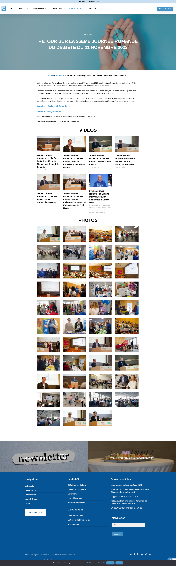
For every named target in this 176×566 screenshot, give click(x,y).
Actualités (88, 34)
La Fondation (38, 9)
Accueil (51, 75)
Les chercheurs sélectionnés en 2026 (126, 485)
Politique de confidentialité (96, 563)
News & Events (75, 9)
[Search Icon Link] (100, 9)
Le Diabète (21, 9)
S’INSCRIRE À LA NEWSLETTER (88, 2)
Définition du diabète (77, 485)
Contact (92, 9)
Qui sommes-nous (75, 515)
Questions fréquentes (77, 489)
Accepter (110, 563)
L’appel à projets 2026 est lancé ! (125, 496)
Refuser (119, 563)
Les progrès (73, 494)
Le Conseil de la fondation (79, 520)
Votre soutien (73, 524)
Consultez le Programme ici (49, 111)
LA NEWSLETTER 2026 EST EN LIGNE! (126, 508)
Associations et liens (76, 502)
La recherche (56, 9)
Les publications (75, 498)
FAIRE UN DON (165, 9)
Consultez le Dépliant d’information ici (53, 106)
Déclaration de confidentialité (65, 555)
